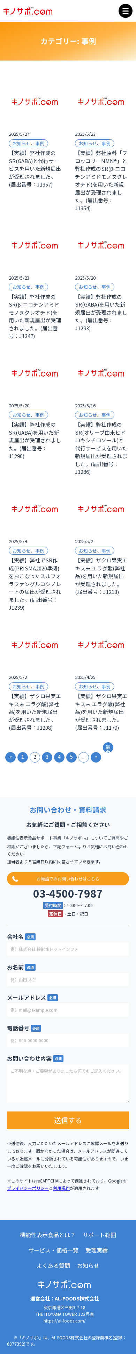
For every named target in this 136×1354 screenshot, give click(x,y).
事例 (39, 143)
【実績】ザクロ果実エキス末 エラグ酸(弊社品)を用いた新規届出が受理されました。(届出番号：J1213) (101, 575)
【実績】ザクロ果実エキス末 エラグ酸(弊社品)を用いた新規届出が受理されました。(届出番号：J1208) (35, 711)
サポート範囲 (99, 1234)
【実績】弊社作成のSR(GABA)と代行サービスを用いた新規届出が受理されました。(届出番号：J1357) (35, 168)
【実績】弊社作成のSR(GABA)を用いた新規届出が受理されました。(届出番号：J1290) (35, 440)
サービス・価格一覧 (53, 1250)
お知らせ (22, 143)
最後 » (108, 748)
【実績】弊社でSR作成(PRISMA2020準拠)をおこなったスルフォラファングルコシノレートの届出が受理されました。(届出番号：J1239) (35, 583)
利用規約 (61, 1188)
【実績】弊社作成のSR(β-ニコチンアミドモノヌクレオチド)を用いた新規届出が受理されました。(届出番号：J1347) (35, 316)
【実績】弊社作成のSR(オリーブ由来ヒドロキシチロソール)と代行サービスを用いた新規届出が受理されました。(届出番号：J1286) (101, 448)
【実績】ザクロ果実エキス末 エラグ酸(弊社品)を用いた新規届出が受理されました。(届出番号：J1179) (101, 711)
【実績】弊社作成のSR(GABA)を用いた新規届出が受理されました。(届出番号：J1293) (101, 312)
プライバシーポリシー (28, 1188)
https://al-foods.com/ (65, 1321)
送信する (68, 1120)
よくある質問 (53, 1265)
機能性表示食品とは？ (48, 1234)
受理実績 (96, 1250)
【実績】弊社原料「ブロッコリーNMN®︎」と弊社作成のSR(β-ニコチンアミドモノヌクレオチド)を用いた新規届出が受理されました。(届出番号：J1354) (101, 180)
